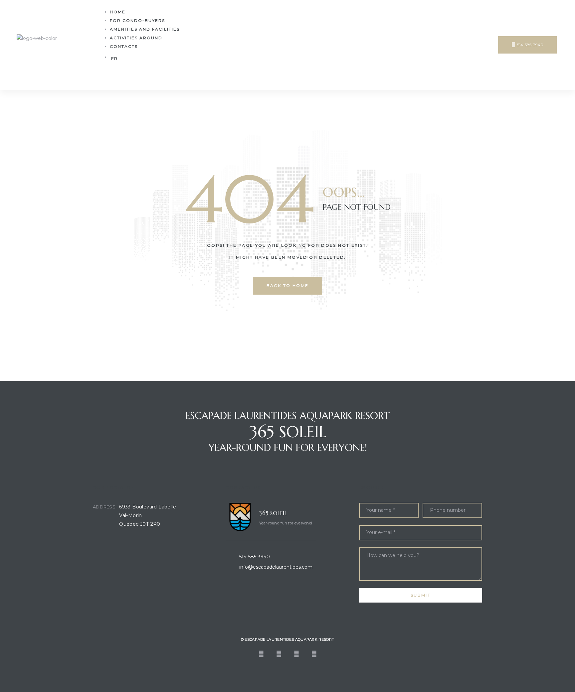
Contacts (124, 46)
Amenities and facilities (145, 29)
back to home (288, 285)
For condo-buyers (137, 20)
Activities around (136, 37)
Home (117, 11)
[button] (527, 45)
